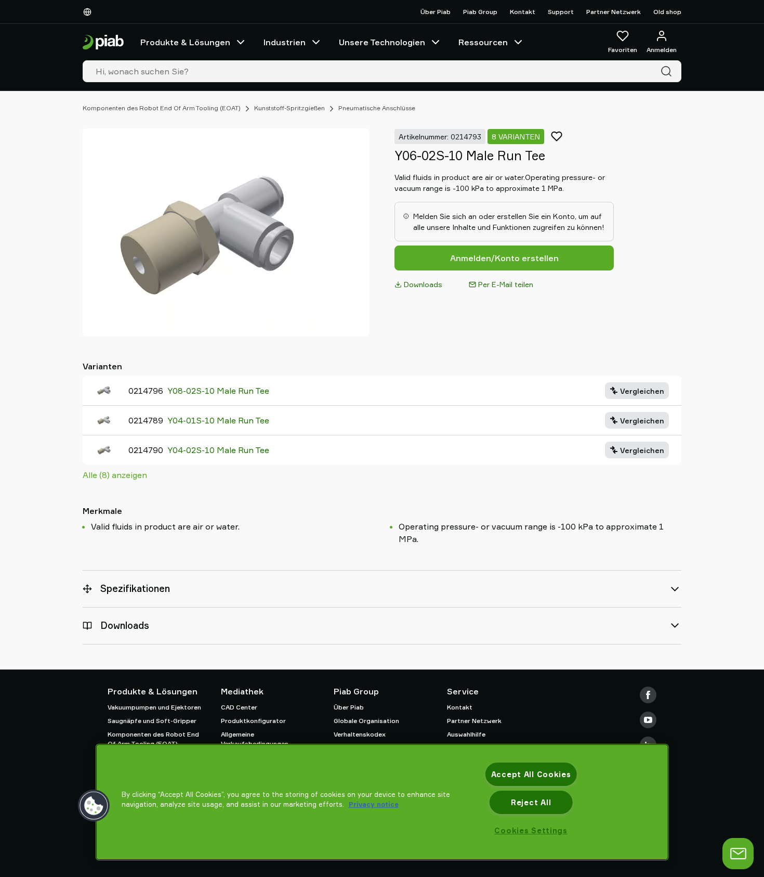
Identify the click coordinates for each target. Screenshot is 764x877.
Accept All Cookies (531, 774)
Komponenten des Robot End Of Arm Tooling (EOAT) (162, 108)
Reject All (531, 802)
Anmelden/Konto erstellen (504, 258)
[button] (94, 805)
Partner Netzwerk (613, 12)
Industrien (285, 42)
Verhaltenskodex (360, 734)
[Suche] (668, 71)
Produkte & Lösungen (185, 42)
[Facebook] (648, 695)
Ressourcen (483, 42)
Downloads (423, 284)
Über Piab (435, 12)
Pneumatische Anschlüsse (376, 108)
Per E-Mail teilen (505, 284)
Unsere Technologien (382, 42)
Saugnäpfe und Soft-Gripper (152, 721)
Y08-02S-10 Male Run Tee (218, 390)
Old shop (667, 12)
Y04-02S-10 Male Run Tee (218, 450)
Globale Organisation (366, 721)
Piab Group (480, 12)
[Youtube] (648, 720)
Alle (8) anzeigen (115, 475)
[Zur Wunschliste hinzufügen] (556, 136)
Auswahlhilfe (466, 734)
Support (561, 12)
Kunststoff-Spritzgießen (289, 108)
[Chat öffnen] (738, 853)
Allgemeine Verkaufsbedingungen (254, 738)
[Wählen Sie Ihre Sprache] (89, 12)
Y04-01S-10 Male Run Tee (218, 420)
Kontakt (522, 12)
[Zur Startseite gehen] (103, 42)
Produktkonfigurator (253, 721)
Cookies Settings (531, 830)
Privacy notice (374, 804)
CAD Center (239, 707)
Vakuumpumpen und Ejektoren (154, 707)
